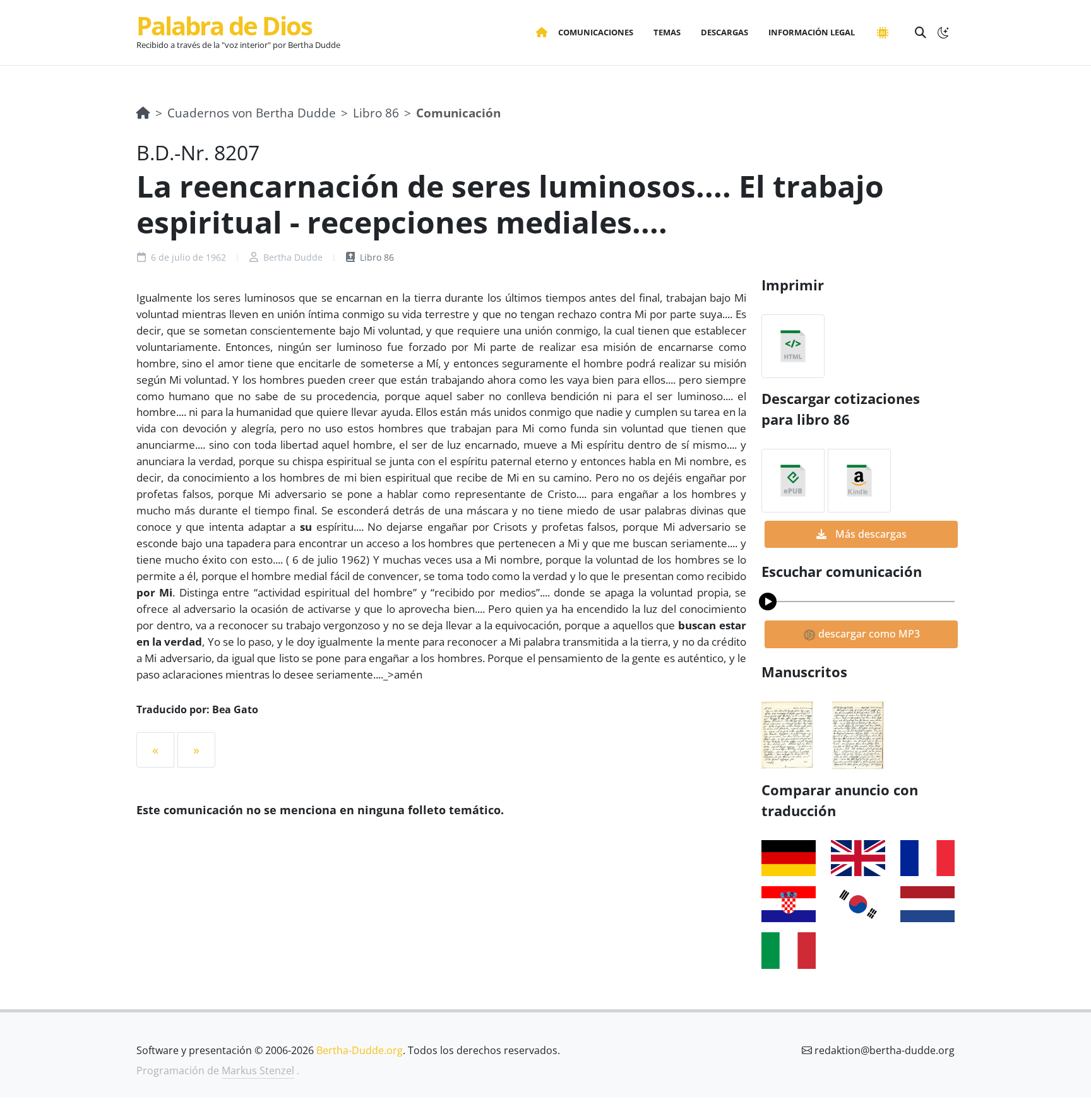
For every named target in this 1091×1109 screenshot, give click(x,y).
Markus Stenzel (258, 1070)
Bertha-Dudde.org (359, 1050)
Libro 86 (376, 112)
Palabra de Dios (224, 25)
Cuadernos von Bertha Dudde (251, 112)
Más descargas (870, 534)
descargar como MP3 (868, 634)
